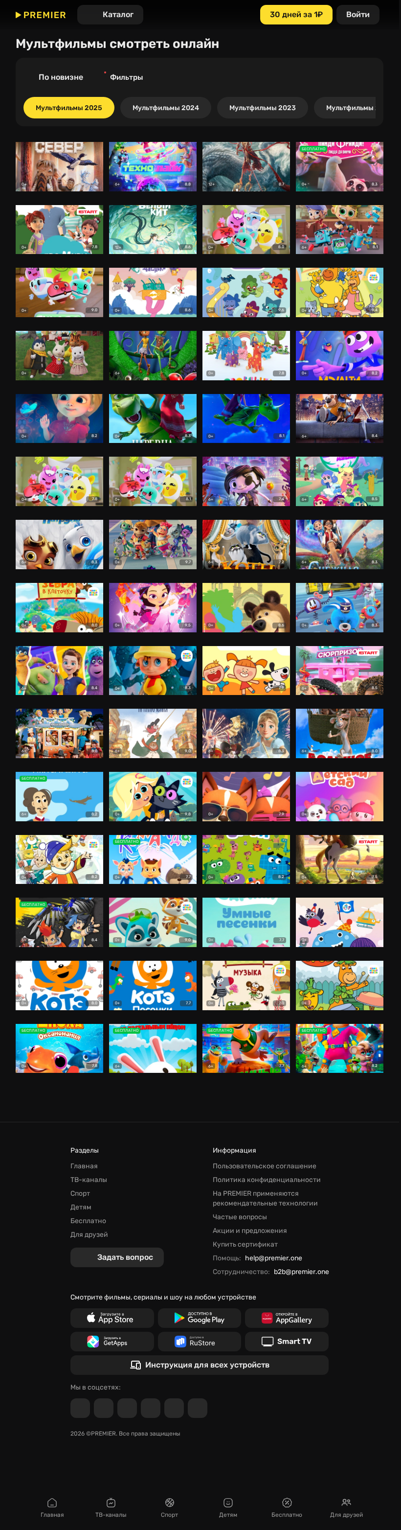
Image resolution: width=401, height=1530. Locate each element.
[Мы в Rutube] (174, 1408)
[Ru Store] (200, 1341)
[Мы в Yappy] (197, 1408)
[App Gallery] (287, 1318)
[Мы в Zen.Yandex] (150, 1408)
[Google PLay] (200, 1318)
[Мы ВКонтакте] (103, 1408)
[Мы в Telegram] (80, 1408)
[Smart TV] (287, 1341)
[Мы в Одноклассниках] (127, 1408)
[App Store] (112, 1318)
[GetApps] (112, 1341)
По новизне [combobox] (61, 77)
